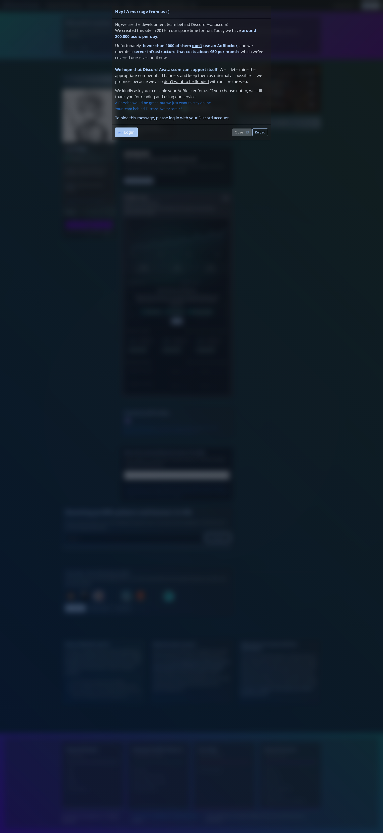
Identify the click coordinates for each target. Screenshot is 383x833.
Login (129, 132)
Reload (260, 132)
